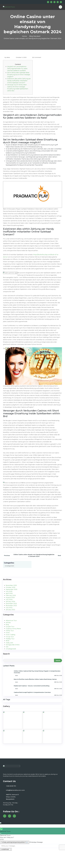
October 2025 (10, 587)
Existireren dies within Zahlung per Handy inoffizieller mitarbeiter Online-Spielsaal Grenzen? (19, 80)
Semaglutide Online (12, 645)
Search (6, 654)
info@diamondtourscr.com (15, 790)
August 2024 (10, 597)
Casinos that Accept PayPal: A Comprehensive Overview (32, 692)
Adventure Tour (11, 620)
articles (8, 622)
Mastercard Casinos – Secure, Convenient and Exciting (31, 686)
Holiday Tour (10, 638)
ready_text (9, 643)
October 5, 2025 (21, 57)
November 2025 (11, 585)
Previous (7, 555)
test (7, 647)
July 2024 (9, 599)
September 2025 (11, 589)
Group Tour (10, 636)
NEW (7, 641)
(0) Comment (36, 57)
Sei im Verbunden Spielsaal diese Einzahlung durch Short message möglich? (18, 74)
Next (59, 555)
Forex (8, 632)
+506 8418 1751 (11, 786)
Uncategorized (9, 566)
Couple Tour (10, 626)
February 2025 (11, 595)
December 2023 (11, 603)
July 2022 (9, 607)
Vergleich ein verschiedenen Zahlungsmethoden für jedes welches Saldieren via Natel (17, 68)
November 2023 (11, 605)
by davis (7, 57)
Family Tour (10, 630)
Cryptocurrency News (13, 628)
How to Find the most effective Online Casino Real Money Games (35, 679)
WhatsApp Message (36, 842)
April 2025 (9, 593)
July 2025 (9, 591)
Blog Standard (34, 36)
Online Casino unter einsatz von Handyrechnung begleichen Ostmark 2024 (33, 555)
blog (7, 624)
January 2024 (10, 601)
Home (24, 36)
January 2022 (10, 609)
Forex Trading (10, 634)
